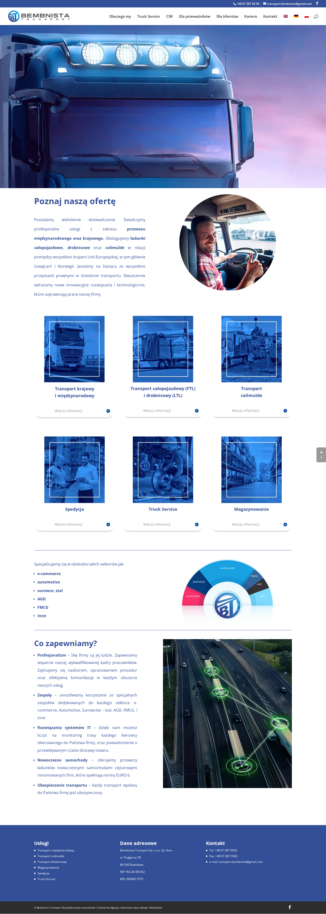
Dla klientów (227, 17)
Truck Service (148, 17)
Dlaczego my (120, 17)
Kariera (250, 17)
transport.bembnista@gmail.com (241, 862)
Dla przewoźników (194, 17)
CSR (169, 17)
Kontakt (270, 17)
